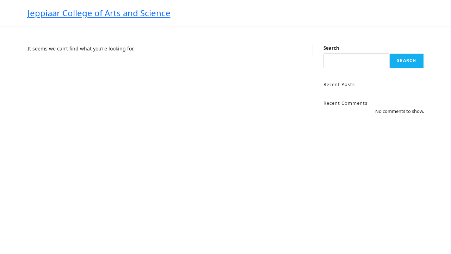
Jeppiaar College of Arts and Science (99, 13)
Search (331, 48)
